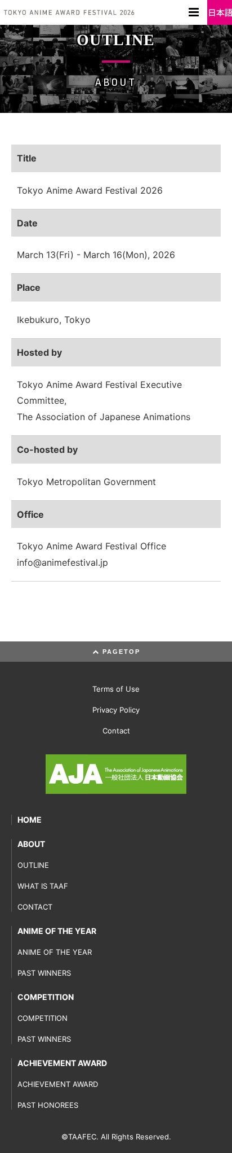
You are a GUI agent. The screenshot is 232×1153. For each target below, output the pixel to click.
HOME (29, 819)
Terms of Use (116, 688)
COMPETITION (45, 997)
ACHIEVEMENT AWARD (62, 1063)
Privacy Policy (116, 709)
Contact (116, 730)
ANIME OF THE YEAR (56, 931)
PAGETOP (120, 651)
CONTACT (34, 906)
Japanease (219, 12)
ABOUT (31, 844)
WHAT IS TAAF (42, 885)
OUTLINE (33, 865)
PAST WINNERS (44, 972)
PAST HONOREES (47, 1105)
